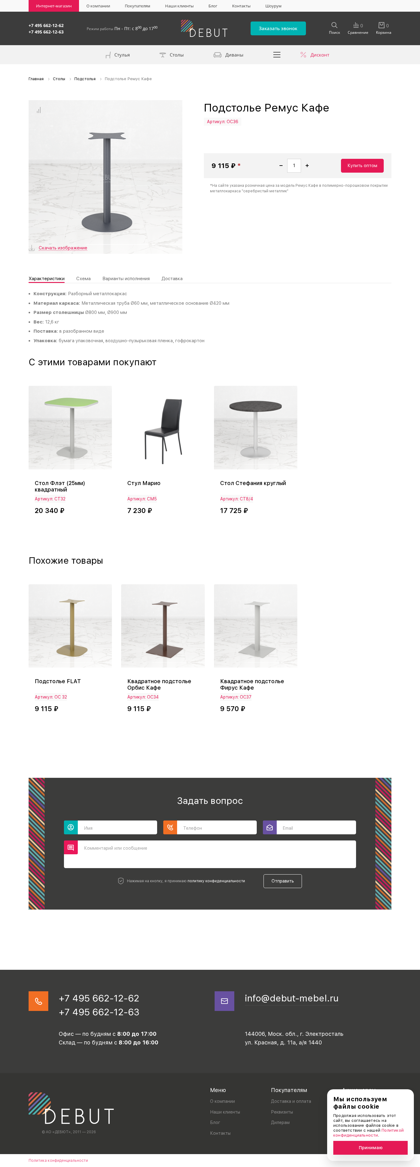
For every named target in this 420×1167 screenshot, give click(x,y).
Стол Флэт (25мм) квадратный (60, 486)
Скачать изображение (63, 248)
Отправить (282, 881)
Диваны (234, 55)
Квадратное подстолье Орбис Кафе (159, 684)
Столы (177, 55)
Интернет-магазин (54, 6)
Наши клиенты (179, 6)
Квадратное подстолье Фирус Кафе (252, 684)
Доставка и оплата (291, 1101)
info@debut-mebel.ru (292, 998)
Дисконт (320, 55)
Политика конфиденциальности (58, 1160)
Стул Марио (143, 483)
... (277, 55)
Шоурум (273, 6)
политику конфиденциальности (216, 881)
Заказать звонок (278, 28)
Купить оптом (362, 165)
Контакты (241, 6)
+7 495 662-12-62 (46, 25)
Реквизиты (282, 1112)
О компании (98, 6)
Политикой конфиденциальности (368, 1133)
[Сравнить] (38, 110)
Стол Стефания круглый (253, 483)
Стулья (122, 55)
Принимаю (370, 1147)
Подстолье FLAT (58, 681)
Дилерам (280, 1122)
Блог (212, 6)
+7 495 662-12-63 (46, 32)
